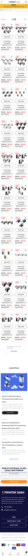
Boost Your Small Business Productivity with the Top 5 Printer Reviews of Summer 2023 (14, 425)
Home (1, 10)
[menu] (26, 2)
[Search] (2, 2)
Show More (14, 351)
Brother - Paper (7, 10)
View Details (10, 413)
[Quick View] (12, 25)
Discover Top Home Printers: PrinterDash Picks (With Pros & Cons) (12, 399)
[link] (10, 553)
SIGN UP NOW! (14, 481)
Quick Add (7, 37)
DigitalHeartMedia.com (18, 540)
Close (26, 5)
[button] (13, 19)
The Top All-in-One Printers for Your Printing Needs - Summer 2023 (12, 445)
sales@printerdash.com (10, 509)
